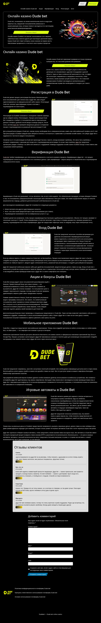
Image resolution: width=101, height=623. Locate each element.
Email (30, 553)
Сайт (29, 560)
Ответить (18, 461)
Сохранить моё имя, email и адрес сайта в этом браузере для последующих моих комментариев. (50, 569)
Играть (82, 4)
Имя (30, 546)
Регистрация (93, 4)
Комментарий (33, 526)
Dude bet (6, 157)
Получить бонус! (31, 32)
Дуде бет (16, 125)
